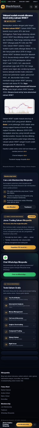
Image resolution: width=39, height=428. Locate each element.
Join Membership (6, 407)
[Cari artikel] (31, 7)
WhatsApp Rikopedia (7, 413)
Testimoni (27, 207)
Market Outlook (6, 390)
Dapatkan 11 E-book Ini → (19, 247)
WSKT (19, 21)
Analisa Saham (5, 393)
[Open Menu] (36, 7)
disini (5, 124)
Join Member (11, 207)
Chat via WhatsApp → (19, 274)
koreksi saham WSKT (11, 28)
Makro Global (5, 396)
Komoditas (4, 399)
